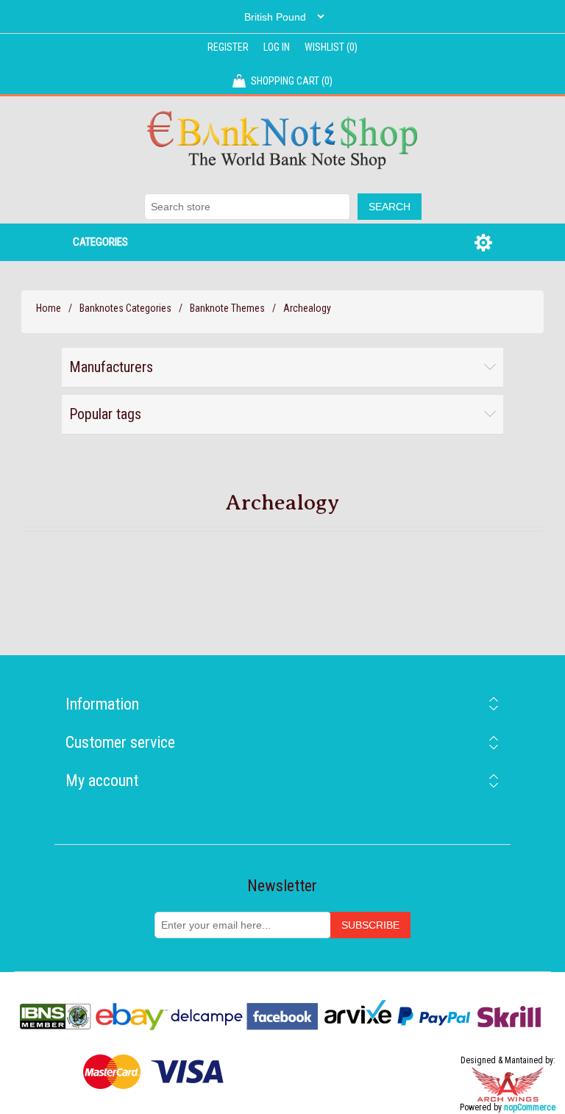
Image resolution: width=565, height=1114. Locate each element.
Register (228, 47)
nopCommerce (529, 1107)
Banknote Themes (227, 308)
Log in (276, 47)
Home (48, 308)
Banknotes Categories (125, 308)
